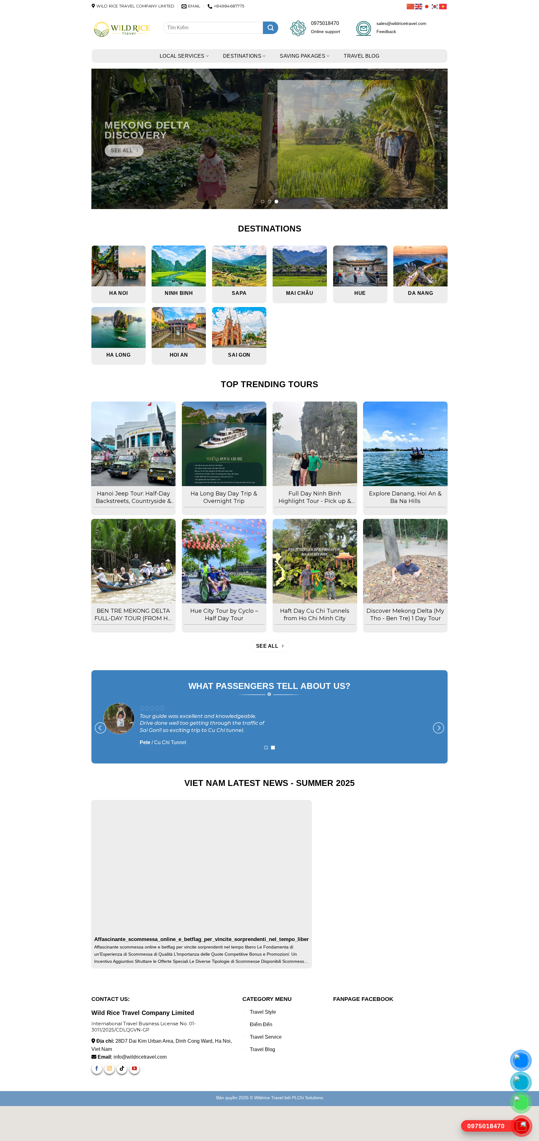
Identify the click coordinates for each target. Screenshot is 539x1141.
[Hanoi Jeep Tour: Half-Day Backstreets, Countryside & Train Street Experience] (133, 444)
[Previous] (106, 139)
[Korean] (435, 6)
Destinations (242, 56)
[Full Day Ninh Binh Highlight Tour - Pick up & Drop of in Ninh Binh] (315, 444)
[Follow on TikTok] (122, 1104)
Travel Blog (361, 56)
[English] (419, 6)
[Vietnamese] (443, 6)
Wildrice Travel (268, 1132)
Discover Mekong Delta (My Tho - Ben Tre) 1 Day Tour (405, 614)
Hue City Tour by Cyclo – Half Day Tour (224, 614)
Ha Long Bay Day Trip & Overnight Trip (224, 497)
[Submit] (270, 28)
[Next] (432, 139)
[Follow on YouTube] (134, 1104)
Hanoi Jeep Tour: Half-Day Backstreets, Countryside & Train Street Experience (133, 497)
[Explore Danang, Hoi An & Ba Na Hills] (405, 444)
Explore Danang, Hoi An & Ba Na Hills (405, 497)
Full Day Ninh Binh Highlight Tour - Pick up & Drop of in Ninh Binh (315, 497)
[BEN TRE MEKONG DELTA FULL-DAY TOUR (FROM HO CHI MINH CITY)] (133, 561)
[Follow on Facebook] (97, 1104)
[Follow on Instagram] (109, 1104)
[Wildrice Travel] (123, 29)
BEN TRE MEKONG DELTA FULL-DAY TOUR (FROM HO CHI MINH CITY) (133, 614)
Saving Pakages (302, 56)
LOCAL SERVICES (182, 56)
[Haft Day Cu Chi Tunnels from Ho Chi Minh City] (315, 561)
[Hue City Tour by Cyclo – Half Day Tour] (224, 561)
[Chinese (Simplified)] (411, 6)
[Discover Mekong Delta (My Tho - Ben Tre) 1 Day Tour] (405, 561)
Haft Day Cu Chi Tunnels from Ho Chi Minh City (314, 614)
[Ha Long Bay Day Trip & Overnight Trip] (224, 444)
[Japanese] (427, 6)
